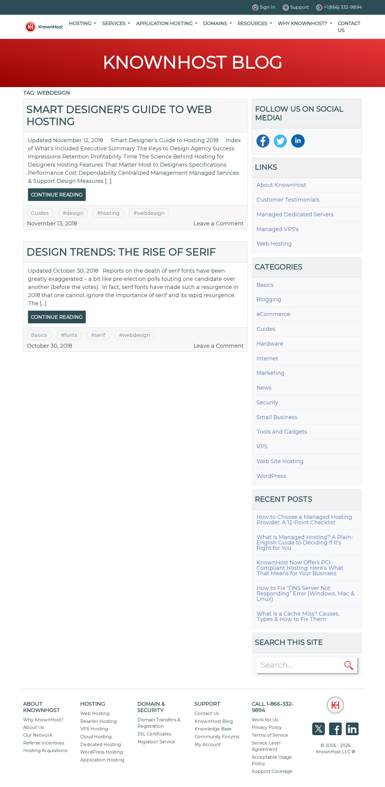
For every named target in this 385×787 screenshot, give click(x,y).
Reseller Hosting (98, 721)
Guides (40, 213)
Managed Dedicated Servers (295, 214)
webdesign (151, 213)
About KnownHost (281, 185)
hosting (110, 213)
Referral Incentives (43, 743)
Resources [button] (253, 23)
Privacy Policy (267, 727)
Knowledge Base (213, 729)
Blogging (269, 299)
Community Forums (217, 736)
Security (267, 402)
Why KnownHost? (43, 720)
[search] (348, 665)
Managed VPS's (278, 229)
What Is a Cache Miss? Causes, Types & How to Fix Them (298, 616)
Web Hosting (274, 243)
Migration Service (156, 742)
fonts (70, 335)
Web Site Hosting (280, 461)
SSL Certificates (154, 734)
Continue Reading (57, 195)
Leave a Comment (219, 223)
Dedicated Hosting (100, 744)
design (74, 213)
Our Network (37, 735)
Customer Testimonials (288, 199)
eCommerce (273, 314)
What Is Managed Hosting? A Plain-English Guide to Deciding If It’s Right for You (305, 543)
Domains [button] (215, 23)
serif (99, 335)
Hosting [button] (81, 23)
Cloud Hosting (96, 736)
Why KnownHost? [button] (303, 23)
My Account (208, 744)
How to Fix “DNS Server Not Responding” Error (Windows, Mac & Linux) (306, 593)
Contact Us (349, 26)
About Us (33, 727)
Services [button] (114, 23)
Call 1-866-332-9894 (273, 707)
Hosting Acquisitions (45, 750)
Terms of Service (270, 735)
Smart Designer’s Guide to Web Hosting (119, 115)
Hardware (270, 343)
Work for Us (265, 720)
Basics (39, 335)
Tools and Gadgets (282, 431)
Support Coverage (272, 771)
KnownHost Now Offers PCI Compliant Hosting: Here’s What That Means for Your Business (300, 568)
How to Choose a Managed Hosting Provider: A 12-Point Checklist (304, 519)
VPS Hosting (94, 729)
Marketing (271, 373)
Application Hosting (102, 760)
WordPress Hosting (101, 752)
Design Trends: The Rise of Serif (121, 252)
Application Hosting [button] (165, 23)
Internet (267, 358)
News (264, 387)
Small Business (277, 417)
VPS (262, 446)
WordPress (271, 476)
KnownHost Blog (214, 721)
